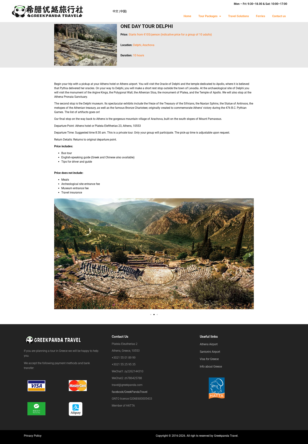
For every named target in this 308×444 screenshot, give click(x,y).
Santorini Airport (210, 351)
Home (187, 16)
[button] (58, 255)
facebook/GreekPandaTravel (129, 392)
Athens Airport (209, 344)
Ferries (260, 16)
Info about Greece (211, 366)
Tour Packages (207, 16)
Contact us (279, 16)
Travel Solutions (238, 16)
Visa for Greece (209, 359)
